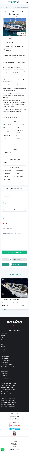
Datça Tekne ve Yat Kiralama (7, 393)
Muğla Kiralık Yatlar (9, 7)
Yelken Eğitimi (4, 369)
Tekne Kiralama (4, 373)
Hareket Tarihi (5, 193)
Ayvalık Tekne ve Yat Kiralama (8, 406)
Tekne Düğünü (4, 362)
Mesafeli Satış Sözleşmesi (14, 448)
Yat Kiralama (4, 375)
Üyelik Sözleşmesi (14, 449)
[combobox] (3, 223)
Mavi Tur (4, 7)
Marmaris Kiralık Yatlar (15, 7)
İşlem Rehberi (14, 443)
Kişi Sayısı (4, 206)
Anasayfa (3, 335)
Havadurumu (4, 342)
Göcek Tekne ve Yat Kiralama (7, 381)
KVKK (14, 446)
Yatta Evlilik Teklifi (5, 360)
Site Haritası (14, 441)
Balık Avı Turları (4, 358)
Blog (2, 344)
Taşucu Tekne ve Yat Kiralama (8, 398)
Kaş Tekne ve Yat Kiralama (7, 391)
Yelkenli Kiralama (5, 356)
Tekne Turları (4, 354)
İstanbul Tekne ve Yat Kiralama (8, 364)
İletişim (3, 346)
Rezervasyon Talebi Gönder (14, 252)
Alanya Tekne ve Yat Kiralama (8, 396)
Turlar (2, 340)
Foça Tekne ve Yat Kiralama (7, 404)
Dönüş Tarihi (4, 200)
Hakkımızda (4, 337)
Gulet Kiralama (4, 371)
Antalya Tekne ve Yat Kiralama (8, 387)
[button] (26, 294)
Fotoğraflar (22, 33)
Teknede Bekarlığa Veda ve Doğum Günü (10, 366)
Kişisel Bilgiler (5, 215)
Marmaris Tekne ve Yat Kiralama (8, 383)
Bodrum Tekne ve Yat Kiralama (8, 385)
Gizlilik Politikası (14, 444)
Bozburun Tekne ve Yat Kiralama (8, 402)
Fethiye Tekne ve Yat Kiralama (8, 389)
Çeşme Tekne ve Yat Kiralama (8, 400)
